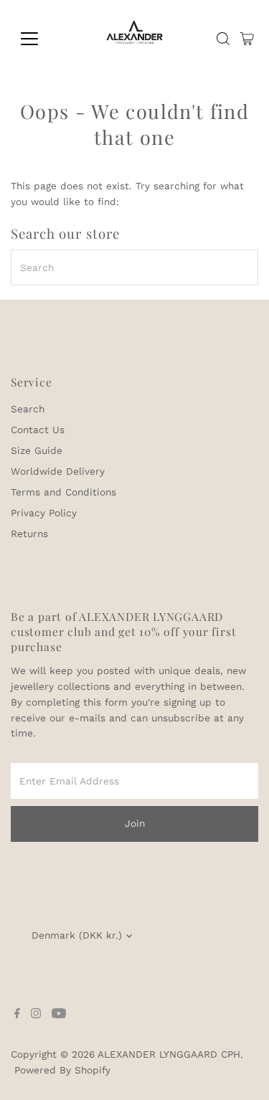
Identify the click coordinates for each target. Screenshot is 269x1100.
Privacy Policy (44, 512)
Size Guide (36, 450)
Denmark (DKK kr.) (77, 935)
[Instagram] (35, 1014)
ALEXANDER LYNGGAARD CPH (169, 1054)
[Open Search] (223, 38)
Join (135, 823)
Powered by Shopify (62, 1070)
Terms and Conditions (63, 492)
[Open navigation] (40, 39)
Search (27, 408)
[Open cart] (247, 38)
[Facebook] (17, 1014)
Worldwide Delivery (58, 471)
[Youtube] (59, 1014)
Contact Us (38, 429)
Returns (29, 533)
